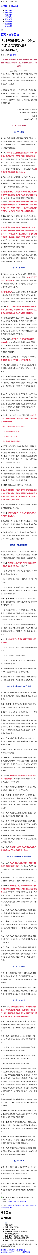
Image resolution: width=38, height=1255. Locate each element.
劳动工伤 (8, 26)
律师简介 (8, 13)
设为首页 (4, 6)
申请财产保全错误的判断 (17, 1201)
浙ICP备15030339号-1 (9, 1250)
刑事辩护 (8, 15)
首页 (3, 34)
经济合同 (8, 19)
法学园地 (14, 34)
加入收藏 (14, 6)
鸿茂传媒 (26, 1252)
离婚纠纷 (8, 24)
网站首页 (8, 10)
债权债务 (8, 21)
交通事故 (8, 17)
